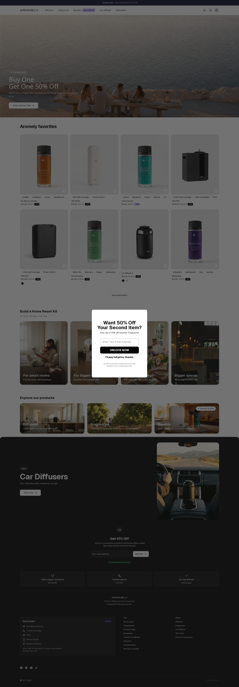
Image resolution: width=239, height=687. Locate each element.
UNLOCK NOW (119, 350)
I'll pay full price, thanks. (119, 357)
